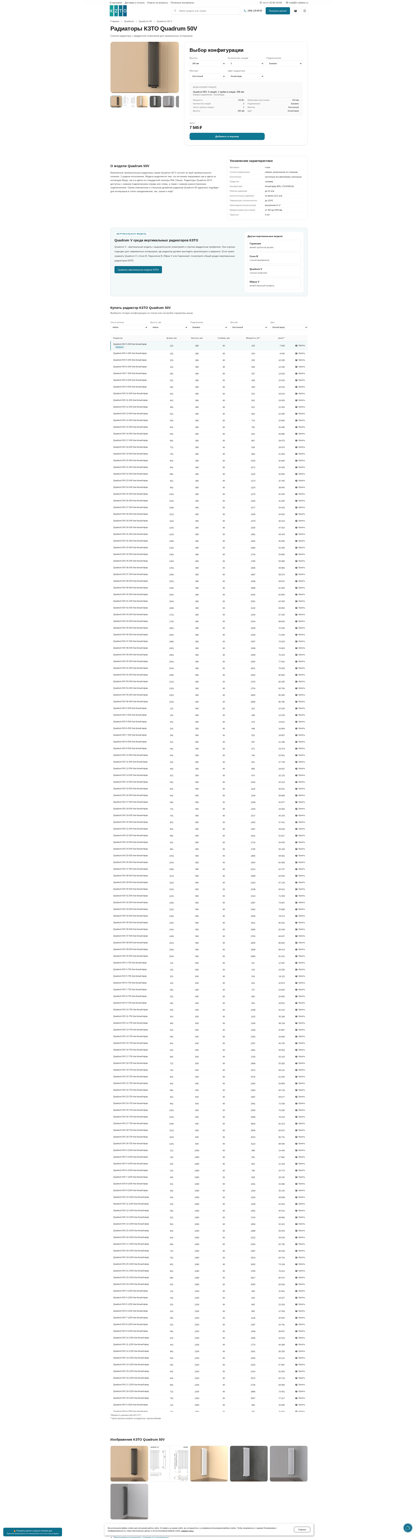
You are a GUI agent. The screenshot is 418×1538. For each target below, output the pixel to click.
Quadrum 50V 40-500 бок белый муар (130, 956)
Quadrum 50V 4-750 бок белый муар (130, 969)
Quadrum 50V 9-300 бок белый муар (130, 387)
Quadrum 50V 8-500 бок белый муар (130, 742)
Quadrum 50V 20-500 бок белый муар (130, 822)
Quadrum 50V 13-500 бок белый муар (130, 775)
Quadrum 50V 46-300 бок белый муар (130, 635)
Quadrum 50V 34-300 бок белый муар (130, 554)
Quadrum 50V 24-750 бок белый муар (130, 1103)
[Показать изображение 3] (142, 101)
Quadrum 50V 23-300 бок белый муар (130, 481)
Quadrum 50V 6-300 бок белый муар (130, 367)
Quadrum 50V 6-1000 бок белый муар (130, 1170)
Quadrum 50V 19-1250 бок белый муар (131, 1398)
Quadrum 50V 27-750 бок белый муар (130, 1123)
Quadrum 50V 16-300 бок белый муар (130, 434)
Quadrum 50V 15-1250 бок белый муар (131, 1371)
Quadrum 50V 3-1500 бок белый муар (130, 1405)
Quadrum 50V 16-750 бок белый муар (130, 1050)
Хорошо (302, 1529)
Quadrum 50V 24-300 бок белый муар (130, 487)
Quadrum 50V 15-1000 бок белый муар (131, 1231)
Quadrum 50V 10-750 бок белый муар (130, 1010)
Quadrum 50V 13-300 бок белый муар (130, 414)
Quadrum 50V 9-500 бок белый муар (130, 748)
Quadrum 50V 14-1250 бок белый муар (131, 1365)
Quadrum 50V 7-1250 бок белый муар (130, 1318)
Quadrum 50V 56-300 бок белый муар (130, 702)
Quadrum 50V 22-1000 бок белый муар (131, 1277)
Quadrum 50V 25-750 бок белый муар (130, 1110)
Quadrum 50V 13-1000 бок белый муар (131, 1217)
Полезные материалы (182, 2)
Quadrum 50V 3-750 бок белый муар (130, 963)
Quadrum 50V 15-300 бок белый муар (130, 427)
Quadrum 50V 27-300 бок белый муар (130, 507)
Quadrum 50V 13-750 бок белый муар (130, 1030)
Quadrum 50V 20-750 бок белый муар (130, 1077)
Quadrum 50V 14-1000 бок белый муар (131, 1224)
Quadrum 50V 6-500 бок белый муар (130, 728)
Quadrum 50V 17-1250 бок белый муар (131, 1385)
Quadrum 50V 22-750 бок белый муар (130, 1090)
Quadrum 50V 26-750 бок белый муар (130, 1117)
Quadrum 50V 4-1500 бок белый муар (130, 1411)
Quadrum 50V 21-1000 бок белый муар (131, 1271)
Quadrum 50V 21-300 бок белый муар (130, 467)
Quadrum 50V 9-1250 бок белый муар (130, 1331)
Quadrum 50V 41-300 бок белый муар (130, 601)
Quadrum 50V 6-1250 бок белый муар (130, 1311)
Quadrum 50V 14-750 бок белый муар (130, 1036)
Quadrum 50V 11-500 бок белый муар (130, 762)
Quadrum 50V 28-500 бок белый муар (130, 876)
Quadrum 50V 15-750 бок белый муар (130, 1043)
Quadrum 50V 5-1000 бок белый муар (130, 1164)
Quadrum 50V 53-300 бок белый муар (130, 681)
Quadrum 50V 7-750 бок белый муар (130, 990)
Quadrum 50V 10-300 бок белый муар (130, 394)
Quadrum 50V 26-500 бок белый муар (130, 862)
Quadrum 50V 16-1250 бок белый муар (131, 1378)
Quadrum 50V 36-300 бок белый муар (130, 568)
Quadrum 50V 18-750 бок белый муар (130, 1063)
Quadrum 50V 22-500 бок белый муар (130, 835)
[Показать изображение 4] (155, 101)
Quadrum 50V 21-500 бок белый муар (130, 829)
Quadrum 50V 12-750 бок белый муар (130, 1023)
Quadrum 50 (145, 21)
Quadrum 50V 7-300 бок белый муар (130, 373)
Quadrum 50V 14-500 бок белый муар (130, 782)
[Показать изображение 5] (168, 101)
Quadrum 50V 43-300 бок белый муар (130, 615)
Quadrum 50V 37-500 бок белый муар (130, 936)
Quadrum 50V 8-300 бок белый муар (130, 380)
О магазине (116, 2)
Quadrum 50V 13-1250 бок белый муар (131, 1358)
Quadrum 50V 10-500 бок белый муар (130, 755)
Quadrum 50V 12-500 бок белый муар (130, 769)
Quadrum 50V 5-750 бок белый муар (130, 976)
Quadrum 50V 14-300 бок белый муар (130, 420)
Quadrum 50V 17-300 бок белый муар (130, 440)
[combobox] (206, 10)
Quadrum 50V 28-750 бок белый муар (130, 1130)
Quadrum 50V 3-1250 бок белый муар (130, 1291)
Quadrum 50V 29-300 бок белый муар (130, 521)
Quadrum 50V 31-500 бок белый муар (130, 896)
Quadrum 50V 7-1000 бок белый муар (130, 1177)
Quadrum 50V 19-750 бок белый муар (130, 1070)
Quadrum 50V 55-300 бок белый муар (130, 695)
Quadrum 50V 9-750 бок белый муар (130, 1003)
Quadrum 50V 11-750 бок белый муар (130, 1016)
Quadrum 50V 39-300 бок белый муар (130, 588)
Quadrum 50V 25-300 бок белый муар (130, 494)
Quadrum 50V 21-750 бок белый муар (130, 1083)
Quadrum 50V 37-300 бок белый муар (130, 574)
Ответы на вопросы (157, 2)
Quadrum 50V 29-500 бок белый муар (130, 882)
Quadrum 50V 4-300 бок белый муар (130, 353)
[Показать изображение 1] (116, 101)
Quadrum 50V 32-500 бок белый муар (130, 902)
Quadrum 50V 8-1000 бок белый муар (130, 1184)
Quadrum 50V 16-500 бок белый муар (130, 795)
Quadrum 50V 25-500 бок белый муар (130, 856)
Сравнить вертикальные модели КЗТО (138, 269)
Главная (114, 21)
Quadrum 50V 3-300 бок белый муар (130, 344)
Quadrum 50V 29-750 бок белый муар (130, 1137)
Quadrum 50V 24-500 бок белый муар (130, 849)
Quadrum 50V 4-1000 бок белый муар (130, 1157)
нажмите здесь (187, 1531)
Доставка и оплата (135, 2)
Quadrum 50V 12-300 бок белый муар (130, 407)
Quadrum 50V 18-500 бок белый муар (130, 809)
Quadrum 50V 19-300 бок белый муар (130, 454)
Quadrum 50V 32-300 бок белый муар (130, 541)
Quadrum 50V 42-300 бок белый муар (130, 608)
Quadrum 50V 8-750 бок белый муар (130, 996)
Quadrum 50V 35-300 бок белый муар (130, 561)
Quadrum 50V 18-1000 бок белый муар (131, 1251)
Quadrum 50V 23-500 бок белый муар (130, 842)
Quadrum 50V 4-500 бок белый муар (130, 715)
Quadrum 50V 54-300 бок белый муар (130, 688)
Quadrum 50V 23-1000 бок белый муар (131, 1284)
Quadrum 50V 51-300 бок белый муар (130, 668)
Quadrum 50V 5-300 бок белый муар (130, 360)
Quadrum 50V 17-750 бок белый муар (130, 1056)
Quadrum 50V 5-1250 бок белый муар (130, 1304)
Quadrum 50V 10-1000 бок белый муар (131, 1197)
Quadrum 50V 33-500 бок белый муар (130, 909)
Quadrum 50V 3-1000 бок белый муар (130, 1150)
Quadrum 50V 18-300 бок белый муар (130, 447)
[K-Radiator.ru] (118, 11)
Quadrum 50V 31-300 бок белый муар (130, 534)
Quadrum (129, 21)
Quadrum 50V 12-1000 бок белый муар (131, 1211)
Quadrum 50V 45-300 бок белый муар (130, 628)
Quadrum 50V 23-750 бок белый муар (130, 1097)
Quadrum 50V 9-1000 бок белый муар (130, 1190)
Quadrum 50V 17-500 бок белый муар (130, 802)
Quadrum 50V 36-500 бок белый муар (130, 929)
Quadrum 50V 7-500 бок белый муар (130, 735)
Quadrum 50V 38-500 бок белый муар (130, 943)
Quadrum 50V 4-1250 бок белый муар (130, 1298)
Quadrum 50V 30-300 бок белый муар (130, 527)
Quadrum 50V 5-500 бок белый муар (130, 722)
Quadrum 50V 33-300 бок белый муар (130, 548)
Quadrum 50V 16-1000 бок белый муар (131, 1237)
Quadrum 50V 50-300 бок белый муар (130, 661)
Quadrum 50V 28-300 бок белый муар (130, 514)
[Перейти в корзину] (295, 10)
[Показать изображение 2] (129, 101)
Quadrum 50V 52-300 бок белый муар (130, 675)
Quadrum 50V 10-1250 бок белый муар (131, 1338)
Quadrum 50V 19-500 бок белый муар (130, 815)
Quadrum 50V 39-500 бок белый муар (130, 949)
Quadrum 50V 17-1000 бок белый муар (131, 1244)
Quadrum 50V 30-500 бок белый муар (130, 889)
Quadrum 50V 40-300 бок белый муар (130, 594)
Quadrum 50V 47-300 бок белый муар (130, 641)
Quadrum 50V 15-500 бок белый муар (130, 789)
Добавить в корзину (227, 136)
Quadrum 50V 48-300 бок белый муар (130, 648)
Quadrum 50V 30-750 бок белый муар (130, 1144)
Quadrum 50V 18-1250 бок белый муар (131, 1391)
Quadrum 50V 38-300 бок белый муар (130, 581)
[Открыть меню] (304, 10)
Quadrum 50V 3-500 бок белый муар (130, 708)
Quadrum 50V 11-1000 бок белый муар (131, 1204)
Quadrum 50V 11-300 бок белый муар (130, 400)
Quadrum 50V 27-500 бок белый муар (130, 869)
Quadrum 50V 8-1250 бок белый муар (130, 1324)
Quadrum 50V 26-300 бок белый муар (130, 501)
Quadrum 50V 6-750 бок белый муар (130, 983)
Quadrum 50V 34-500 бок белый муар (130, 916)
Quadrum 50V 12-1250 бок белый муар (131, 1351)
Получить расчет (278, 10)
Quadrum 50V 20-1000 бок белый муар (131, 1264)
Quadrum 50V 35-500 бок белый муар (130, 923)
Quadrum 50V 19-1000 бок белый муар (131, 1257)
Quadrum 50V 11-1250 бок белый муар (131, 1344)
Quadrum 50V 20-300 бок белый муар (130, 460)
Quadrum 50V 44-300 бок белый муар (130, 621)
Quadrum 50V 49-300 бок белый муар (130, 655)
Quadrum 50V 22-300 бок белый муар (130, 474)
